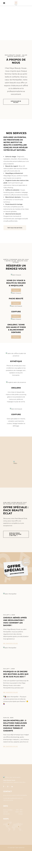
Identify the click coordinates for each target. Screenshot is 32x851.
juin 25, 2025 (8, 717)
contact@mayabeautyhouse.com (13, 798)
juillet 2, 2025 (9, 614)
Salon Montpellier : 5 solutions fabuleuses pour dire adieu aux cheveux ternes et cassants (15, 725)
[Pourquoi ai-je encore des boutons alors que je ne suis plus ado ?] (16, 655)
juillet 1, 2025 (9, 668)
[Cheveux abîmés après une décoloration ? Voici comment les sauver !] (16, 601)
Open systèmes (19, 847)
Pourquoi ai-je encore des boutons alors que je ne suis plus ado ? (16, 674)
